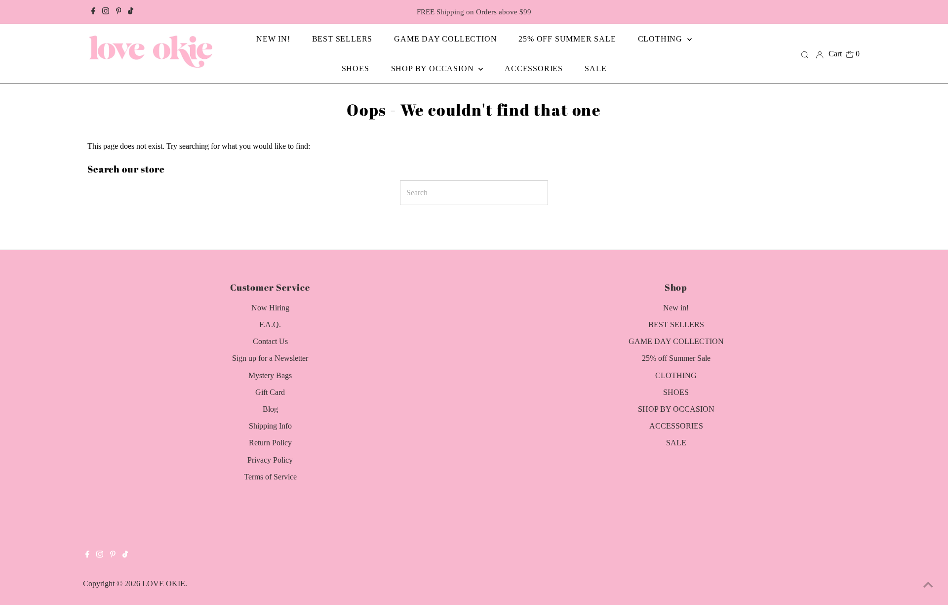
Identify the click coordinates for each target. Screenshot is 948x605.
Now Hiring (270, 307)
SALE (676, 442)
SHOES (676, 392)
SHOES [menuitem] (355, 68)
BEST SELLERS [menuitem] (342, 39)
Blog (270, 409)
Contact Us (270, 341)
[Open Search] (804, 53)
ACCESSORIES (676, 426)
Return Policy (270, 442)
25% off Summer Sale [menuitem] (567, 39)
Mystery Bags (270, 375)
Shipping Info (270, 426)
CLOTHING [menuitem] (661, 39)
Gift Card (270, 392)
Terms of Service (270, 477)
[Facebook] (93, 12)
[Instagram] (106, 12)
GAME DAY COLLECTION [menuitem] (445, 39)
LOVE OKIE (163, 583)
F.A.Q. (270, 324)
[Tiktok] (130, 12)
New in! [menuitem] (273, 39)
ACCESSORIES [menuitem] (534, 68)
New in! (676, 307)
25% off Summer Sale (676, 358)
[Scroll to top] (928, 585)
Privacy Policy (270, 460)
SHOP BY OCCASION (676, 409)
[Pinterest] (119, 12)
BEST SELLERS (676, 324)
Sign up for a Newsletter (270, 358)
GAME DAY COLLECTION (676, 341)
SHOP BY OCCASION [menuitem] (433, 68)
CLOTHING (676, 375)
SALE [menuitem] (595, 68)
